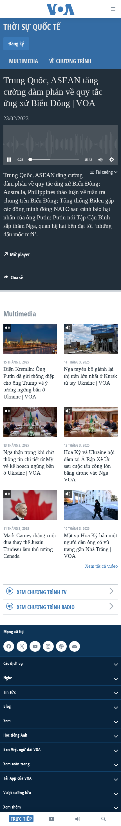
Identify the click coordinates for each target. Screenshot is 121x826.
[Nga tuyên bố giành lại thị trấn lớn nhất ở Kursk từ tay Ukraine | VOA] (91, 339)
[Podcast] (61, 646)
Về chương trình (70, 61)
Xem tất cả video (101, 566)
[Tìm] (103, 819)
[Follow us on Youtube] (35, 646)
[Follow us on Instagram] (48, 646)
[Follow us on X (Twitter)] (22, 646)
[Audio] (77, 819)
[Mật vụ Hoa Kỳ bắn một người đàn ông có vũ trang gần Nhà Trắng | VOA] (91, 505)
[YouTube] (51, 819)
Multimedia (23, 61)
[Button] (13, 279)
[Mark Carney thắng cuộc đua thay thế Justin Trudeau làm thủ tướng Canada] (30, 505)
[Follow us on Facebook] (8, 646)
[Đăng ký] (74, 646)
